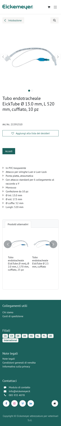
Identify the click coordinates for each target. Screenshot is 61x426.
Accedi (8, 151)
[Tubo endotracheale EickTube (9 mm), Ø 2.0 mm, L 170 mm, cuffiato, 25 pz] (18, 243)
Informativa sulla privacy (16, 366)
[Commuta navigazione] (55, 7)
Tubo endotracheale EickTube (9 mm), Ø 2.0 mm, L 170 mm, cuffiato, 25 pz (18, 263)
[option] (30, 258)
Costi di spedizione (12, 316)
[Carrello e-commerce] (49, 7)
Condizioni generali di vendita (19, 362)
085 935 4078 (17, 395)
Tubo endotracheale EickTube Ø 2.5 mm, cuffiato (40, 261)
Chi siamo (7, 312)
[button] (54, 20)
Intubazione (15, 20)
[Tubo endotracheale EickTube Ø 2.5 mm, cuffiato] (43, 243)
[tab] (18, 224)
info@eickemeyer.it (19, 391)
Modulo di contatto (19, 387)
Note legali (8, 358)
